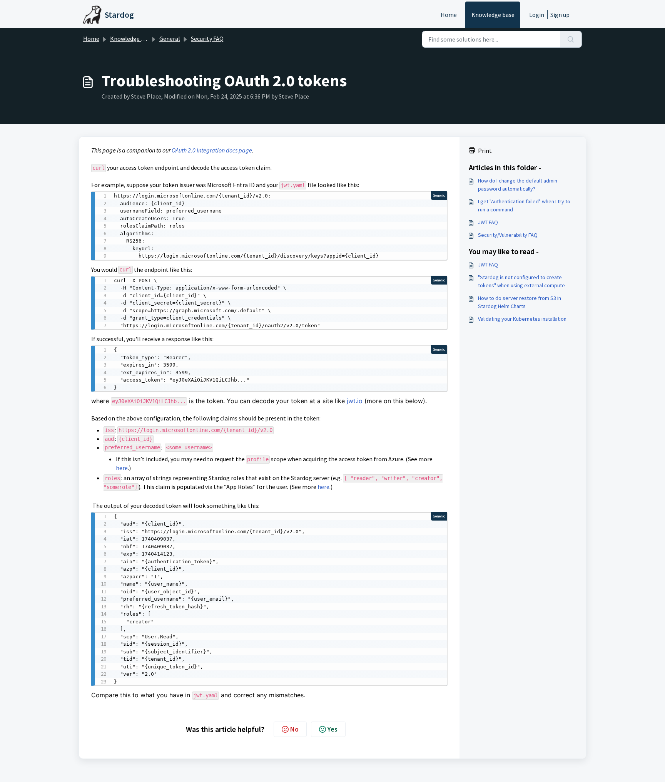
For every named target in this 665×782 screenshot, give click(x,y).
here (122, 468)
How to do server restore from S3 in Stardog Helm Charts (519, 302)
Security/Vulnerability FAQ (508, 234)
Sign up (560, 14)
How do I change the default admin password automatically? (517, 184)
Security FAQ (207, 38)
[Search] (571, 39)
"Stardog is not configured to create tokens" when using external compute (521, 281)
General (169, 38)
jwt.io (355, 401)
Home (449, 14)
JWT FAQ (488, 222)
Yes (332, 729)
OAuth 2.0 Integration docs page (212, 150)
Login (536, 14)
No (294, 729)
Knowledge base (493, 14)
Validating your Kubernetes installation (522, 318)
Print (485, 150)
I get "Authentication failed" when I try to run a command (524, 205)
